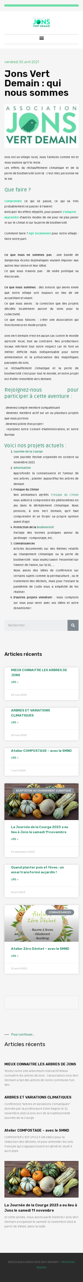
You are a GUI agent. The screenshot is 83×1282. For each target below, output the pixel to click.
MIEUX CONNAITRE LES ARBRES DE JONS (40, 1064)
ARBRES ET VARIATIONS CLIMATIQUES (37, 1097)
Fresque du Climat (65, 495)
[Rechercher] (73, 625)
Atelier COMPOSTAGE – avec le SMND (41, 751)
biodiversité (45, 527)
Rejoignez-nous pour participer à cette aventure (41, 393)
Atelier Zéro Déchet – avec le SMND (40, 949)
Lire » (14, 682)
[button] (41, 38)
